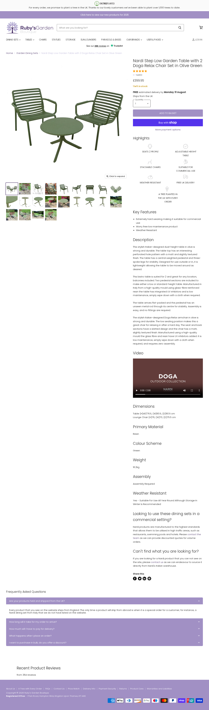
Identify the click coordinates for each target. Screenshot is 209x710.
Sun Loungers (88, 39)
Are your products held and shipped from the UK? (37, 601)
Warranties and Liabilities (159, 688)
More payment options (168, 129)
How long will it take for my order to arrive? (33, 621)
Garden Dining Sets (27, 53)
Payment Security (107, 688)
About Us (10, 688)
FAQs (47, 688)
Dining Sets (12, 39)
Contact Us (59, 688)
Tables (29, 39)
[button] (140, 71)
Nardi (139, 74)
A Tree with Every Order (30, 688)
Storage (70, 39)
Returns (123, 688)
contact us (157, 562)
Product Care (137, 688)
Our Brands (133, 39)
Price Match (74, 688)
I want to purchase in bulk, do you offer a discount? (37, 642)
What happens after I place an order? (30, 635)
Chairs (43, 39)
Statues (56, 39)
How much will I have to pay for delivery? (31, 628)
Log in (198, 39)
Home (9, 53)
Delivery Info (89, 688)
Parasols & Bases (111, 39)
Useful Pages (154, 39)
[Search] (180, 27)
